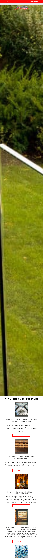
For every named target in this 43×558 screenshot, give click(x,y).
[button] (7, 2)
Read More (21, 435)
